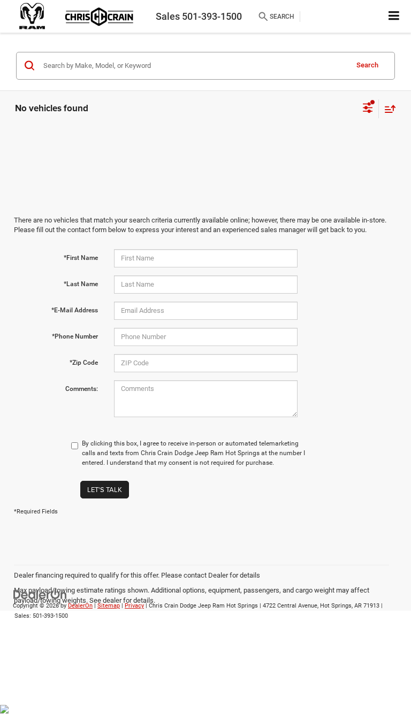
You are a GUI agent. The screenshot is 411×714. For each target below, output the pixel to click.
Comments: (81, 389)
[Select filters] (368, 109)
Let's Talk (104, 489)
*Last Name (81, 284)
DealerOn (80, 605)
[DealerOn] (40, 594)
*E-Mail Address (74, 310)
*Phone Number (75, 336)
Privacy (134, 605)
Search (367, 65)
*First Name (81, 258)
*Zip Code (84, 362)
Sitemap (108, 605)
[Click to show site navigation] (394, 16)
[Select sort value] (387, 108)
